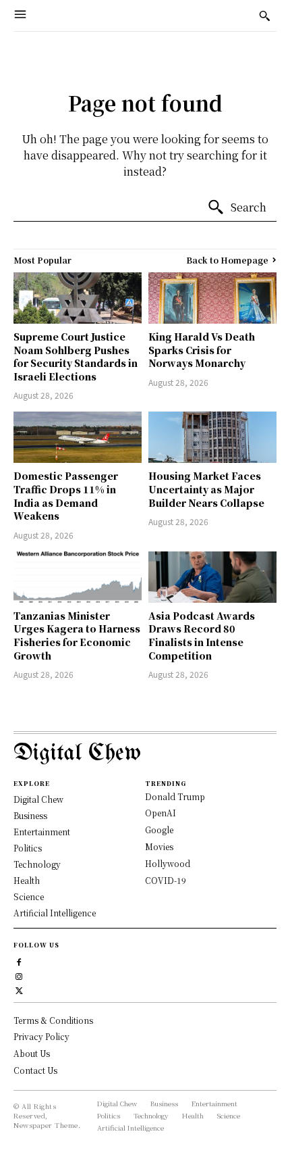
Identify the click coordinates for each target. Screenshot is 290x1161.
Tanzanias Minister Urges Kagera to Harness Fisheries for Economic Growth (76, 635)
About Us (31, 1053)
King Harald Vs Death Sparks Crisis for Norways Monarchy (201, 350)
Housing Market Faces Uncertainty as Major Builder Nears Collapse (206, 489)
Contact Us (35, 1070)
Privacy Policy (41, 1036)
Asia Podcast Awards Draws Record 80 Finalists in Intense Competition (201, 635)
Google (159, 829)
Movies (159, 846)
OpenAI (160, 812)
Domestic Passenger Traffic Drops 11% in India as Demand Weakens (65, 495)
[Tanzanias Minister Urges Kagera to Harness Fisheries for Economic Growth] (77, 577)
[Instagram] (19, 975)
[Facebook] (19, 960)
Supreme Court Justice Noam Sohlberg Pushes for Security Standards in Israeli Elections (75, 356)
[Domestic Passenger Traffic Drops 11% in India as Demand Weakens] (77, 437)
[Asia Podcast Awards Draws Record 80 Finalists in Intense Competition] (212, 577)
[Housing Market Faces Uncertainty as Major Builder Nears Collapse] (212, 437)
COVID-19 (165, 880)
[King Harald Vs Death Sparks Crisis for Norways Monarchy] (212, 298)
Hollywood (167, 863)
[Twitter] (19, 989)
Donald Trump (175, 796)
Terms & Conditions (53, 1020)
